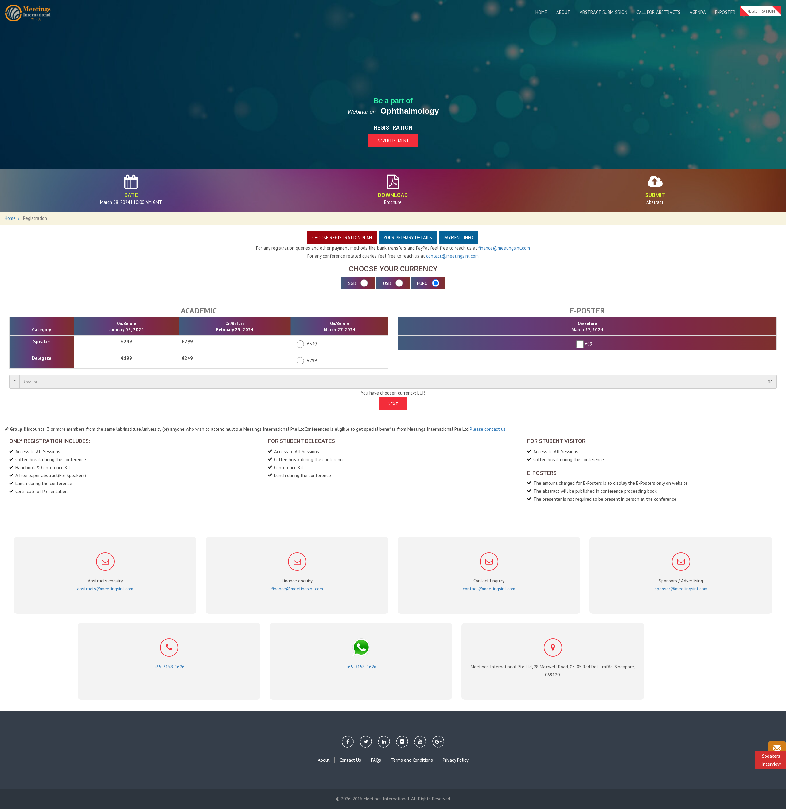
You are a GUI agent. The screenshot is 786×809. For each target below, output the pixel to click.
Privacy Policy (456, 760)
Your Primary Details (407, 237)
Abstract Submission (603, 12)
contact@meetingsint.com (452, 256)
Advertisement (393, 140)
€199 (126, 358)
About (563, 12)
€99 (587, 344)
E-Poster (725, 12)
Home (541, 12)
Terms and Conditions (412, 760)
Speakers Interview (771, 760)
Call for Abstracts (658, 12)
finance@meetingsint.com (504, 248)
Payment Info (458, 237)
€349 (312, 344)
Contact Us (350, 760)
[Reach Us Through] (777, 749)
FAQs (376, 760)
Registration (761, 11)
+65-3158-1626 (169, 667)
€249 (126, 341)
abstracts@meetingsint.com (105, 589)
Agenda (698, 12)
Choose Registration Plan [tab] (342, 237)
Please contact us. (488, 429)
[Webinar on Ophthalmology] (28, 13)
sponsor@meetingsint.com (681, 589)
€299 (187, 341)
